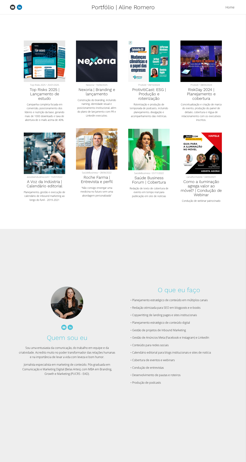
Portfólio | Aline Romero (123, 7)
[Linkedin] (70, 327)
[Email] (64, 327)
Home (229, 7)
